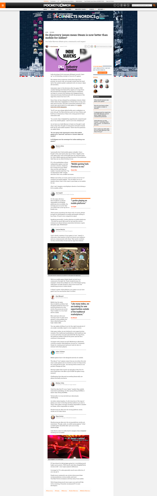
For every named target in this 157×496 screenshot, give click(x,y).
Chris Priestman (54, 46)
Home (46, 32)
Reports (100, 9)
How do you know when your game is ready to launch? (101, 107)
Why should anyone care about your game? (101, 100)
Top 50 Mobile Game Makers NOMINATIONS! (94, 1)
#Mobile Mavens (85, 491)
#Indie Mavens (73, 491)
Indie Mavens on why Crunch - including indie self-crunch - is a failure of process (102, 123)
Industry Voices (80, 9)
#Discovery (49, 491)
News (45, 9)
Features (68, 9)
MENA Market (79, 1)
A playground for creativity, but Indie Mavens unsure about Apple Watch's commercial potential (102, 114)
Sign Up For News (110, 1)
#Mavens (64, 491)
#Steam (57, 491)
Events (92, 9)
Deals (53, 9)
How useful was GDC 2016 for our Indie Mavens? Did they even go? (101, 130)
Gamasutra (63, 107)
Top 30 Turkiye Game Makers (67, 1)
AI (58, 1)
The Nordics (53, 1)
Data (60, 9)
